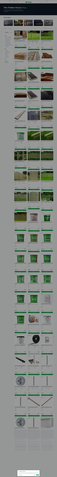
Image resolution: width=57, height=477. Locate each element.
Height (15, 182)
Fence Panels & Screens (8, 41)
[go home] (28, 2)
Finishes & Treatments (7, 42)
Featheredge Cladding (7, 39)
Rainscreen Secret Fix (7, 51)
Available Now (6, 32)
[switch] (11, 32)
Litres (28, 223)
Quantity (15, 42)
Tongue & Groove (7, 52)
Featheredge (6, 53)
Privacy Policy (31, 473)
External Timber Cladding (8, 38)
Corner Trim (6, 55)
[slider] (4, 62)
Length (41, 428)
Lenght (28, 346)
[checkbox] (4, 37)
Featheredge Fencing (7, 40)
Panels (23, 182)
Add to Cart (21, 47)
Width (19, 182)
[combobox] (51, 28)
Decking (6, 54)
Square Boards (7, 56)
